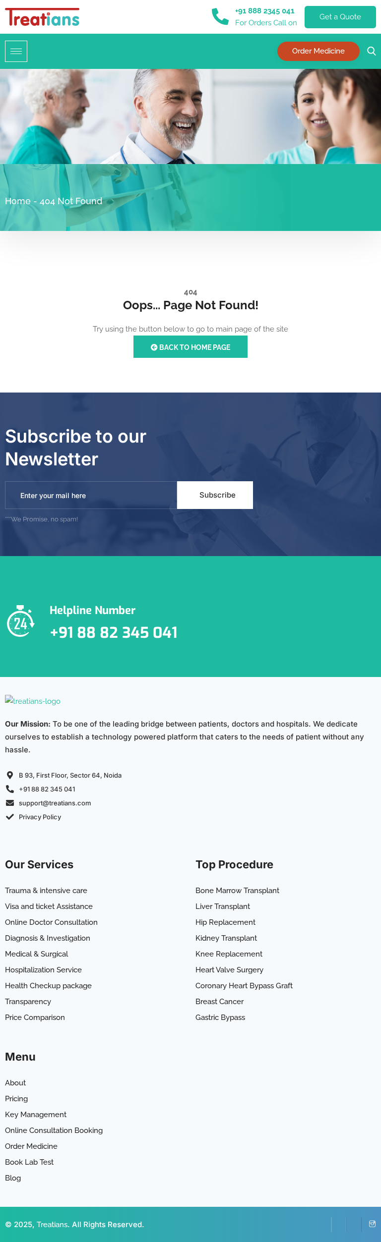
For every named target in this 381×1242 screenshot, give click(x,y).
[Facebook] (324, 1224)
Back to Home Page (194, 347)
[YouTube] (353, 1224)
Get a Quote (340, 16)
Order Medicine (318, 51)
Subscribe (217, 495)
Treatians (52, 1224)
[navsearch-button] (369, 51)
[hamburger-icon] (16, 51)
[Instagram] (368, 1224)
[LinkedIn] (338, 1224)
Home (18, 201)
